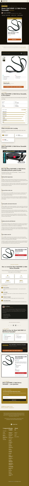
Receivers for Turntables (11, 435)
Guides (4, 432)
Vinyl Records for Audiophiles (11, 466)
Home (2, 4)
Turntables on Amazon (11, 458)
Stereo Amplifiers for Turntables (11, 456)
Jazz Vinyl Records (10, 470)
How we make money (23, 47)
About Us (15, 432)
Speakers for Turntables (11, 433)
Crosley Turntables (10, 440)
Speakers (4, 433)
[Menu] (27, 1)
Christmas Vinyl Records (11, 447)
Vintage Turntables (10, 445)
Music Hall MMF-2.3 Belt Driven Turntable (21, 250)
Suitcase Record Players (11, 437)
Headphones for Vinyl (10, 443)
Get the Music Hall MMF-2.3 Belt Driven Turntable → (13, 86)
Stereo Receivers (4, 435)
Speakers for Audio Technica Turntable (11, 464)
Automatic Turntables (10, 451)
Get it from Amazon (21, 255)
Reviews (5, 4)
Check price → (14, 39)
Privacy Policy (16, 436)
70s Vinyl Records (10, 453)
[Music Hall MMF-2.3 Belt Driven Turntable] (3, 58)
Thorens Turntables (10, 473)
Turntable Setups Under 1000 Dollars (11, 461)
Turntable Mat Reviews (5, 437)
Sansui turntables (10, 449)
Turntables (4, 439)
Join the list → (14, 400)
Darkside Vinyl (13, 481)
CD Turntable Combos (11, 475)
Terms (15, 435)
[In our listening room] (3, 60)
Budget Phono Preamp (11, 468)
